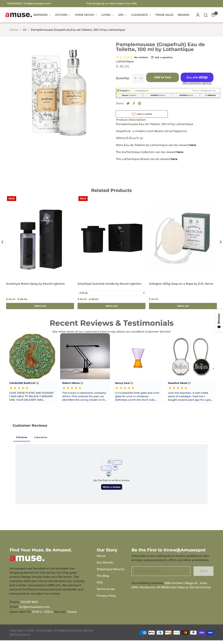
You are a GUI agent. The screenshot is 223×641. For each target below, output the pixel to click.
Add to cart (40, 306)
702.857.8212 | (15, 3)
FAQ (100, 582)
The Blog (103, 575)
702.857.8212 (29, 602)
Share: (120, 103)
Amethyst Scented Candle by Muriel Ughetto (109, 283)
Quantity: (123, 78)
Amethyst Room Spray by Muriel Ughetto (35, 283)
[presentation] (2, 242)
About (101, 556)
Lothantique (125, 61)
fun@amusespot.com (37, 3)
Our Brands (105, 562)
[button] (205, 14)
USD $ (206, 3)
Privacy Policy (106, 595)
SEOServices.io (20, 634)
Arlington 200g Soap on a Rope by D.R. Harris (181, 283)
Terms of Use (106, 589)
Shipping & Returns (110, 569)
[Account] (198, 15)
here (179, 152)
